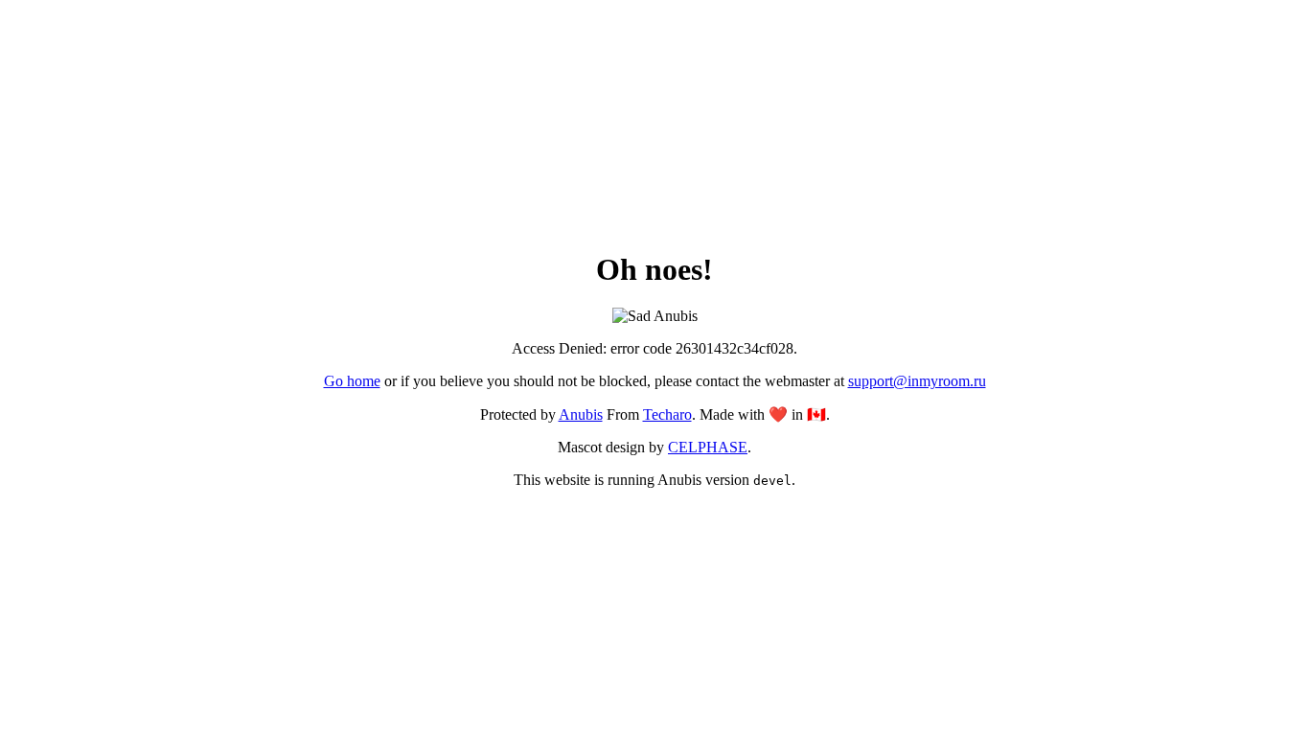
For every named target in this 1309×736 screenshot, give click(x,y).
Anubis (581, 414)
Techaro (667, 414)
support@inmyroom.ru (917, 381)
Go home (352, 381)
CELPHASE (707, 447)
